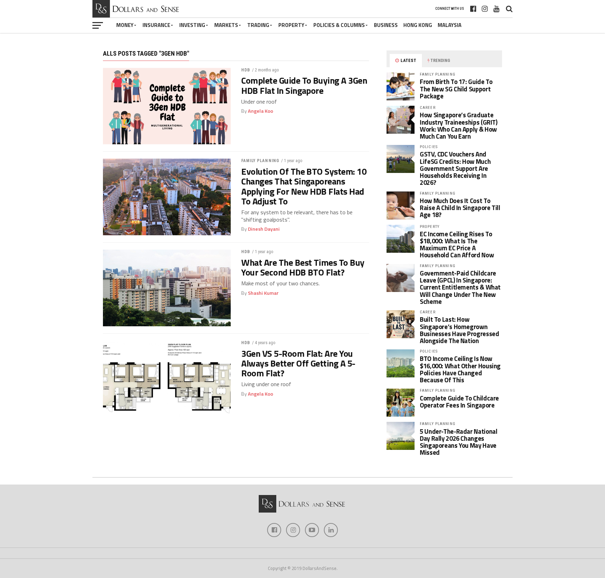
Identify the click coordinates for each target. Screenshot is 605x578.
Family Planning (260, 160)
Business (386, 25)
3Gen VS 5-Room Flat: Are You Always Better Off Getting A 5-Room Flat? (298, 363)
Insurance (156, 25)
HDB (245, 70)
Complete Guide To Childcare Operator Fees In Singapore (459, 401)
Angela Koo (260, 111)
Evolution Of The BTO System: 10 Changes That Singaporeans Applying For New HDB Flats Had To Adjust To (303, 186)
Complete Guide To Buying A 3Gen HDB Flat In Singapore (304, 85)
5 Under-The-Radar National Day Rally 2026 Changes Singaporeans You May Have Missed (458, 442)
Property (291, 25)
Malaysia (449, 25)
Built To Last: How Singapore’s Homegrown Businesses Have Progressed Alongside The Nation (459, 330)
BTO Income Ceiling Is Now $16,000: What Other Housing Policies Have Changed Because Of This (460, 369)
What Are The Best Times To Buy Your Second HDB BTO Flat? (302, 267)
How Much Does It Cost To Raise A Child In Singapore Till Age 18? (460, 208)
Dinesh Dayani (264, 229)
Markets (226, 25)
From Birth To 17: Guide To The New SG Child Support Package (456, 88)
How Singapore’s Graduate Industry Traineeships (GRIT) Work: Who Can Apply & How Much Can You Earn (459, 125)
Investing (192, 25)
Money (124, 25)
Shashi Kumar (263, 293)
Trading (258, 25)
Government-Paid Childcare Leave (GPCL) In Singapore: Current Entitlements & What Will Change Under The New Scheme (460, 287)
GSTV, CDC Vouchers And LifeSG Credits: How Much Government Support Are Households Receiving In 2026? (455, 168)
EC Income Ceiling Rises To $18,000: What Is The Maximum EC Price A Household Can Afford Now (457, 244)
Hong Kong (417, 25)
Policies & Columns (339, 25)
